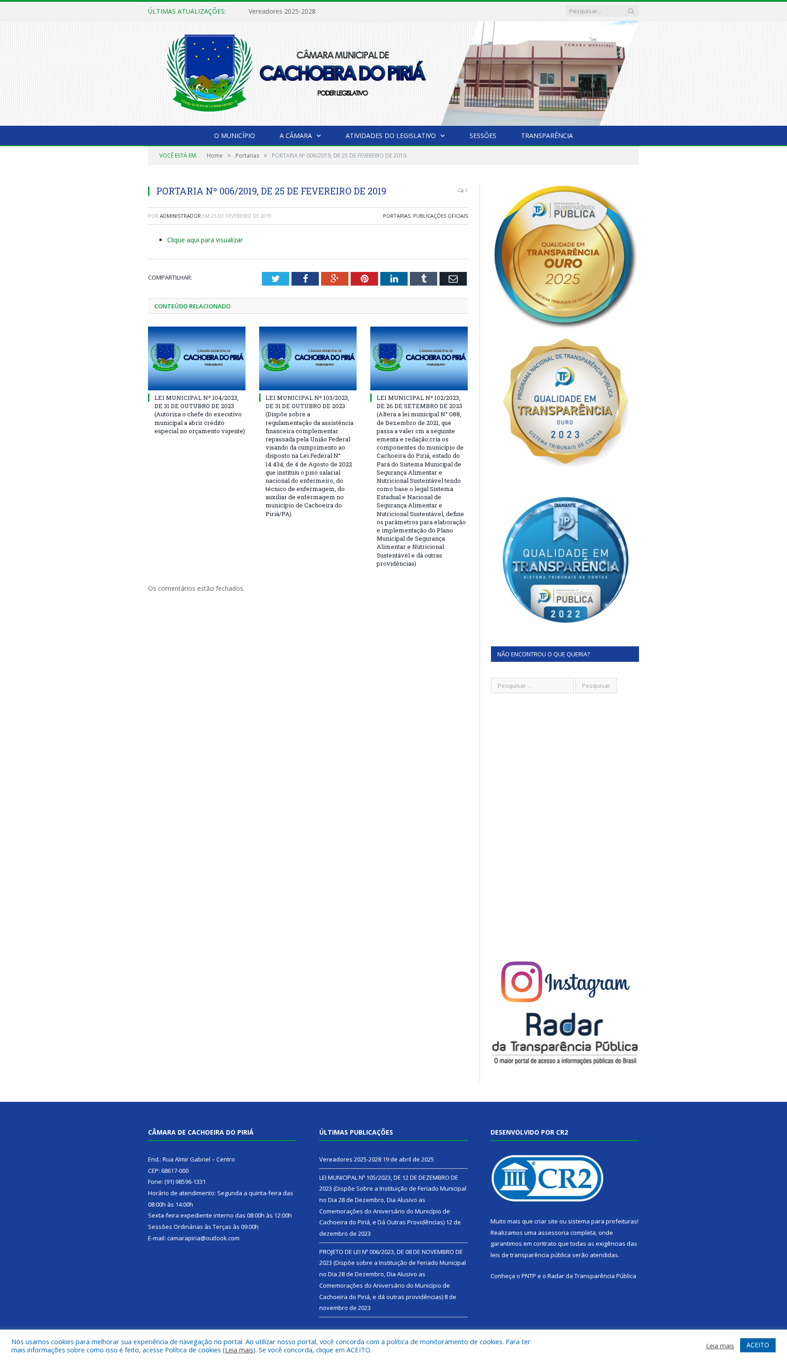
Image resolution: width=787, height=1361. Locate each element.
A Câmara (296, 135)
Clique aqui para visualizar (205, 239)
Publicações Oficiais (440, 215)
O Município (234, 135)
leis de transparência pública (531, 1255)
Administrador (180, 215)
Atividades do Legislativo (391, 135)
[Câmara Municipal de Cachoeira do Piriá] (393, 71)
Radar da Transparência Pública (591, 1276)
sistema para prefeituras (602, 1221)
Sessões (483, 135)
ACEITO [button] (757, 1345)
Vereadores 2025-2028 (350, 1159)
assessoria (553, 1232)
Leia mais (239, 1350)
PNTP (528, 1276)
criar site (546, 1221)
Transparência (547, 135)
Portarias (396, 215)
